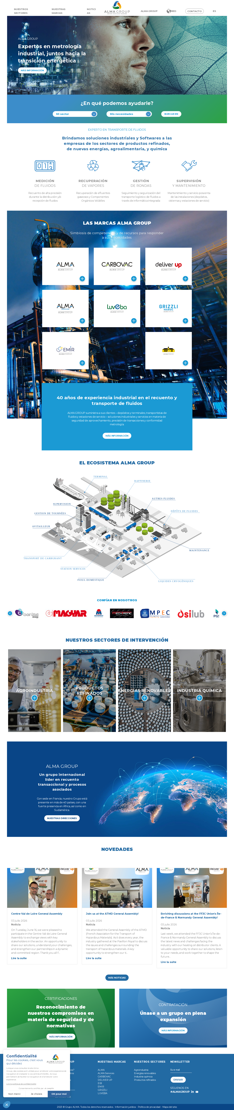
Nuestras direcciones (62, 818)
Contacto (194, 11)
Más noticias (117, 977)
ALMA (101, 1070)
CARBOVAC (104, 1076)
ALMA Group (149, 11)
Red (173, 11)
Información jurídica (125, 1107)
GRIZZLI (102, 1090)
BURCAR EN (171, 114)
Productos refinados (145, 1080)
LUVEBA (102, 1093)
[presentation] (10, 613)
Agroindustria (141, 1070)
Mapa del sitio (169, 1107)
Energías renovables (145, 1073)
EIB (100, 1083)
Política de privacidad (149, 1107)
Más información (32, 70)
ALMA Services (106, 1073)
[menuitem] (214, 11)
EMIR (101, 1086)
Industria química (143, 1076)
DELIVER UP (105, 1080)
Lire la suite (19, 958)
